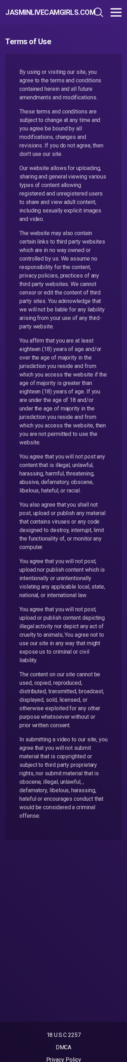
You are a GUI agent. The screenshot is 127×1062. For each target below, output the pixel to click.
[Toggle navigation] (116, 12)
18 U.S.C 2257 (64, 1035)
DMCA (64, 1047)
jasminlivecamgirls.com (40, 12)
